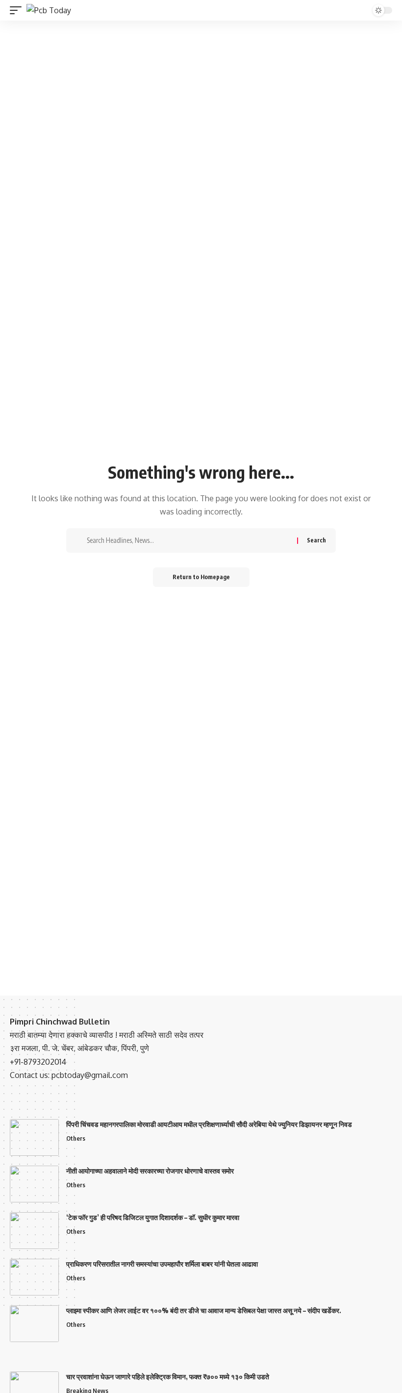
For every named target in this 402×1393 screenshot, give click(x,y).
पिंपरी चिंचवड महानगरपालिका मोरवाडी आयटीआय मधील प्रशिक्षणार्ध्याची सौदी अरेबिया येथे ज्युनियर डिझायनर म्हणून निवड (209, 1124)
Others (75, 1138)
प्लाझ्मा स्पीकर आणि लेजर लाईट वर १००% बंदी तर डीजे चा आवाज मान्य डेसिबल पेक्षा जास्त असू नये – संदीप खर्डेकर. (203, 1310)
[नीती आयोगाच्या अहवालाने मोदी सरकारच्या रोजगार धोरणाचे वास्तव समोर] (34, 1184)
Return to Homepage (201, 577)
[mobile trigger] (18, 10)
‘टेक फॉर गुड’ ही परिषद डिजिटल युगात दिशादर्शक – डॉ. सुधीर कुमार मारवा (152, 1217)
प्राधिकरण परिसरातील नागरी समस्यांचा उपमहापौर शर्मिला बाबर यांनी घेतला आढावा (162, 1264)
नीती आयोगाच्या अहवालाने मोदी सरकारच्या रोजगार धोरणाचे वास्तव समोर (150, 1171)
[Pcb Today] (48, 10)
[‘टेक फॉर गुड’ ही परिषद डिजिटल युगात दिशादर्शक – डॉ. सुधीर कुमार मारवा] (34, 1230)
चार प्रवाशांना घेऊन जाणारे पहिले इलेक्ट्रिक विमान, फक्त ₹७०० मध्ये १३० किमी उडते (167, 1376)
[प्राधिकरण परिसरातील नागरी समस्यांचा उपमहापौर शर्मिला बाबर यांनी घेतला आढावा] (34, 1277)
